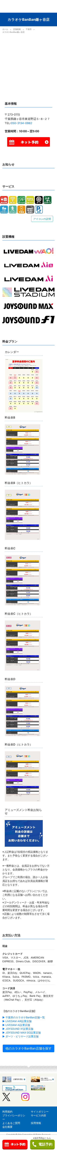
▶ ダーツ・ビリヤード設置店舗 (20, 1036)
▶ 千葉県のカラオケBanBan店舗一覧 (23, 1017)
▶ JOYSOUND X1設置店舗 (17, 1028)
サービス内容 (38, 1115)
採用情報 (36, 1123)
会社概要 (7, 1126)
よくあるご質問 (11, 1123)
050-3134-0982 (21, 123)
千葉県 (29, 29)
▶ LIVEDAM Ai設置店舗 (16, 1025)
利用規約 (7, 1111)
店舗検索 (17, 29)
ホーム (5, 29)
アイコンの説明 (42, 218)
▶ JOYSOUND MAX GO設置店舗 (21, 1032)
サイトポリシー (40, 1111)
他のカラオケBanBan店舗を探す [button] (28, 1048)
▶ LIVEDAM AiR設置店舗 (17, 1021)
